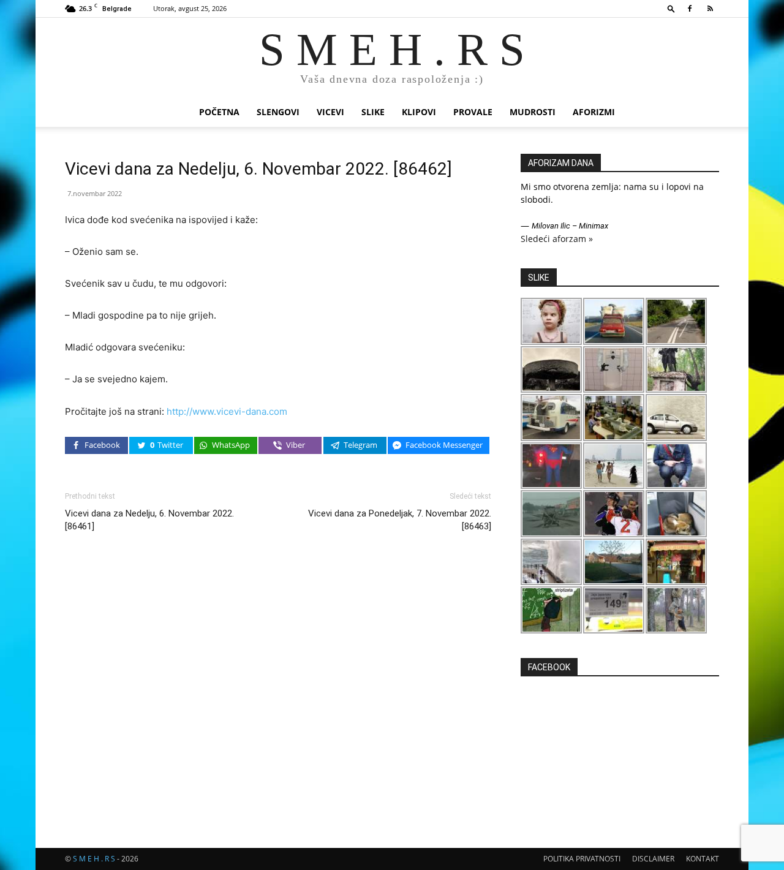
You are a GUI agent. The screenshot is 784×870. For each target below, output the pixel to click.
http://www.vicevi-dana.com (227, 411)
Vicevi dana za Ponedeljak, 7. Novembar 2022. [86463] (399, 520)
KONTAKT (702, 858)
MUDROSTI (533, 112)
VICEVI (330, 112)
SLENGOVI (278, 112)
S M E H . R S (94, 858)
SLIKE (373, 112)
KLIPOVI (419, 112)
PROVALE (472, 112)
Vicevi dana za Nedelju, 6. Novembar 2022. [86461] (149, 520)
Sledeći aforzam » (557, 238)
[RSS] (710, 8)
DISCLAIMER (653, 858)
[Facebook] (689, 8)
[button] (671, 8)
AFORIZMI (594, 112)
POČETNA (219, 112)
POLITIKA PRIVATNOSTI (581, 858)
